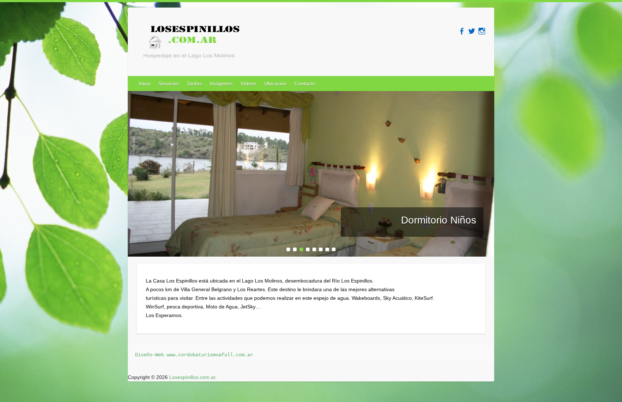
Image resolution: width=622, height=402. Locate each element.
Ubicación (275, 83)
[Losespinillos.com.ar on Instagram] (482, 31)
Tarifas (194, 83)
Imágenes (221, 83)
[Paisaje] (311, 95)
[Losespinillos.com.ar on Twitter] (472, 31)
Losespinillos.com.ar (192, 377)
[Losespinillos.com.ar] (189, 43)
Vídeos (248, 83)
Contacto (304, 83)
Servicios (168, 83)
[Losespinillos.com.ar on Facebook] (461, 31)
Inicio (144, 83)
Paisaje (459, 220)
